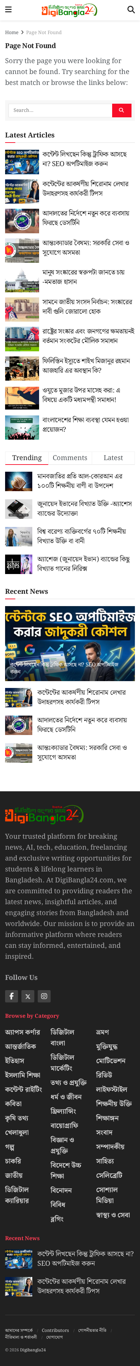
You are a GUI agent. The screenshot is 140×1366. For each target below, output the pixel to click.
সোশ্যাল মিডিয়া (107, 1195)
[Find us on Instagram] (44, 996)
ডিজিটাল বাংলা (62, 1038)
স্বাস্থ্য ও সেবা (113, 1215)
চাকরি (13, 1161)
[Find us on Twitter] (27, 996)
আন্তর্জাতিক (20, 1046)
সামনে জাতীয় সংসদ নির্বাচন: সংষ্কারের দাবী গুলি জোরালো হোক (87, 307)
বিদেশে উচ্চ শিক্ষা (66, 1171)
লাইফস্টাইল (111, 1089)
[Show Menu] (8, 10)
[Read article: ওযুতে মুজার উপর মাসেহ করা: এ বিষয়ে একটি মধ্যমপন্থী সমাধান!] (22, 398)
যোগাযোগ (54, 1337)
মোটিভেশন (110, 1061)
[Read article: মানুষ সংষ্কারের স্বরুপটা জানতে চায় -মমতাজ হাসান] (22, 280)
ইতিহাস (14, 1061)
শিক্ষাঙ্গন (107, 1118)
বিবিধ (58, 1205)
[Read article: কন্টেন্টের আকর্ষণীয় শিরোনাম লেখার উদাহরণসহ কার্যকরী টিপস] (22, 191)
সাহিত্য (105, 1161)
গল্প (9, 1147)
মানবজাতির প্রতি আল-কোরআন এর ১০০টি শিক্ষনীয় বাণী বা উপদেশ (79, 481)
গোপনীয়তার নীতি (92, 1330)
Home (11, 32)
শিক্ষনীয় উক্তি (114, 1104)
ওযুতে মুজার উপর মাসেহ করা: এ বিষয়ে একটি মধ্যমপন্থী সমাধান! (81, 395)
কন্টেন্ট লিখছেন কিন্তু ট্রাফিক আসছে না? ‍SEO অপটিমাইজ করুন (84, 159)
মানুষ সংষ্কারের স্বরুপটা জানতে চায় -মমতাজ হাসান (83, 277)
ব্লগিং (57, 1219)
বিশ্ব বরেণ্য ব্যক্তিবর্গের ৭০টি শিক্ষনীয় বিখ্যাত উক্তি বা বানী (81, 536)
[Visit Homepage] (69, 10)
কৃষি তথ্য (16, 1118)
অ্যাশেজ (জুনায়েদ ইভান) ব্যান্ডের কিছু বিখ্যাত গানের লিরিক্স (83, 564)
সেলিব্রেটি (109, 1175)
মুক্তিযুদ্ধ (107, 1046)
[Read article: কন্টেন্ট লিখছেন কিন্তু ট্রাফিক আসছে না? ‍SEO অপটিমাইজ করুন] (22, 162)
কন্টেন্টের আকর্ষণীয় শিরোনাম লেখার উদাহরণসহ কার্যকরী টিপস (85, 189)
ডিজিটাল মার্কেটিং (62, 1063)
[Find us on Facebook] (11, 996)
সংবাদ (104, 1132)
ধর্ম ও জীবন (66, 1097)
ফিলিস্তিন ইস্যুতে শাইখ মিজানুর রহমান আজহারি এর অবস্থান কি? (85, 366)
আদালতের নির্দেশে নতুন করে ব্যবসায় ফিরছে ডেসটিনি (85, 218)
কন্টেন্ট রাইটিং (23, 1089)
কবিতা (13, 1104)
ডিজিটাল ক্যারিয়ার (17, 1195)
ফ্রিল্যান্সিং (63, 1111)
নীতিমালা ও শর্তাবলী (21, 1337)
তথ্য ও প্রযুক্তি (69, 1082)
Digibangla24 (33, 1350)
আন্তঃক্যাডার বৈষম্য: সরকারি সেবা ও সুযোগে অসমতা (85, 248)
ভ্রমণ (102, 1032)
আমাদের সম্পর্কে (19, 1330)
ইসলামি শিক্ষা (22, 1075)
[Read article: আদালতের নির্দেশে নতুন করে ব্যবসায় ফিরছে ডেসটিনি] (22, 221)
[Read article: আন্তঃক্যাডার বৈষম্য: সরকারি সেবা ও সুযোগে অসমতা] (22, 250)
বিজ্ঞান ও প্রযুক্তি (62, 1146)
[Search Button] (131, 10)
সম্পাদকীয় (110, 1147)
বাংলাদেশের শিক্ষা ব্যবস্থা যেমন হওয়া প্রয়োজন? (85, 425)
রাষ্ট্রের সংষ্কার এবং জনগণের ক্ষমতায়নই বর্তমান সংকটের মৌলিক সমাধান (88, 336)
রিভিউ (104, 1075)
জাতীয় (14, 1175)
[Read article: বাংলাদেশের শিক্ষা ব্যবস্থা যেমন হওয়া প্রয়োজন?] (22, 427)
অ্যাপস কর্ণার (22, 1032)
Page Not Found (44, 32)
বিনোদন (61, 1190)
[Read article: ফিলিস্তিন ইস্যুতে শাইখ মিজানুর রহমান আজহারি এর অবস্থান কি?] (22, 368)
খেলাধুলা (17, 1132)
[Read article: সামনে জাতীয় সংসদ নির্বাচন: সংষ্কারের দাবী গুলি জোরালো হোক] (22, 309)
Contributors (55, 1330)
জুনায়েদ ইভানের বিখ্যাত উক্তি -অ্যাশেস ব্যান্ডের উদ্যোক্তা (84, 509)
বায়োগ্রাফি (64, 1125)
